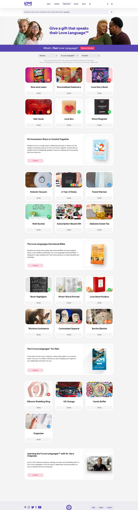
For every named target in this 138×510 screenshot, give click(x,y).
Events (76, 4)
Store (84, 4)
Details (39, 93)
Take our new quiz (87, 48)
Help (93, 507)
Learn (48, 4)
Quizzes (56, 4)
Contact (109, 507)
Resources (66, 4)
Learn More (67, 12)
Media (101, 507)
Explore (35, 161)
